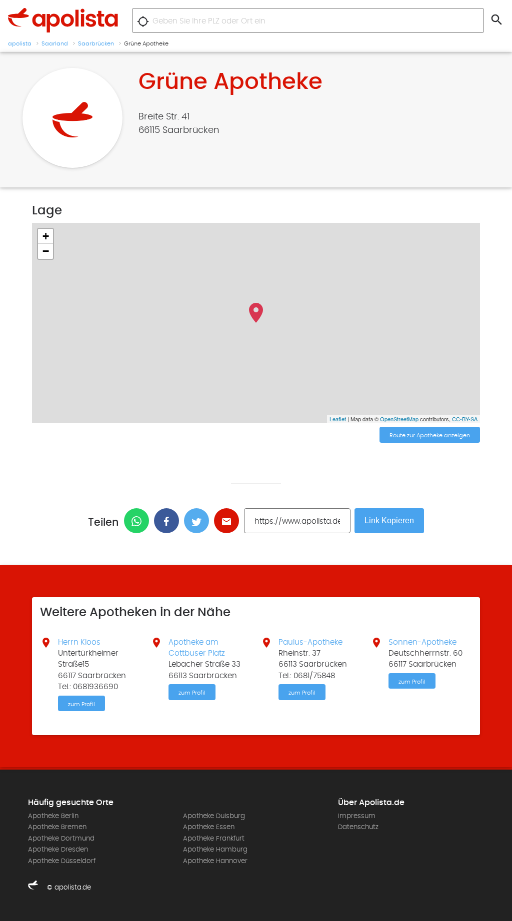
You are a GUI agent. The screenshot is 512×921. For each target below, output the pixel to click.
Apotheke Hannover (215, 861)
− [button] (45, 251)
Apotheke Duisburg (214, 816)
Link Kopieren (389, 520)
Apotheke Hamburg (215, 849)
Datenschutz (358, 827)
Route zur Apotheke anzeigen (430, 435)
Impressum (357, 816)
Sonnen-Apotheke (422, 642)
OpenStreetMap (399, 419)
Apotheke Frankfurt (213, 838)
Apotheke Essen (208, 827)
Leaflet (338, 419)
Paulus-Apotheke (310, 642)
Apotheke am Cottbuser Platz (196, 647)
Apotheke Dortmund (61, 838)
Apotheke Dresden (58, 849)
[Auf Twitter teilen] (199, 520)
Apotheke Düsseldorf (62, 861)
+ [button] (45, 236)
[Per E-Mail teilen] (229, 520)
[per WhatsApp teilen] (139, 520)
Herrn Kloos (79, 642)
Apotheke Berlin (53, 816)
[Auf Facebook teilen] (169, 520)
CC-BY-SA (465, 419)
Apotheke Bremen (57, 827)
